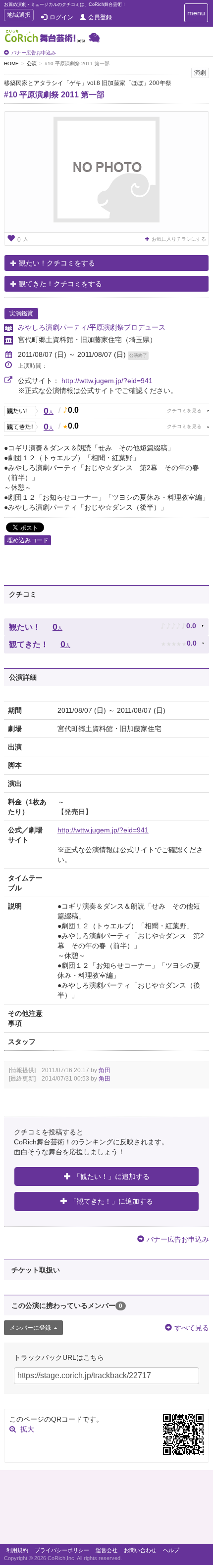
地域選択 (18, 16)
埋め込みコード (28, 540)
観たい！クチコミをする (57, 263)
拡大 (27, 1429)
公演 (32, 63)
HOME (11, 63)
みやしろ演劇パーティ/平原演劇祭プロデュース (91, 327)
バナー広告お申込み (33, 52)
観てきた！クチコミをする (60, 284)
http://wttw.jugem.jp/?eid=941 (107, 381)
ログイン (61, 17)
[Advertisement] (106, 1509)
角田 (104, 1070)
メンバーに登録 (30, 1327)
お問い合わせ (140, 1550)
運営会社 (106, 1550)
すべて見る (191, 1328)
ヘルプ (171, 1550)
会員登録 (100, 17)
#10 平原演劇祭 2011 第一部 (54, 94)
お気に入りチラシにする (179, 239)
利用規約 (17, 1550)
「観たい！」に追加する (111, 1176)
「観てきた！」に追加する (111, 1201)
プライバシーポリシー (62, 1550)
